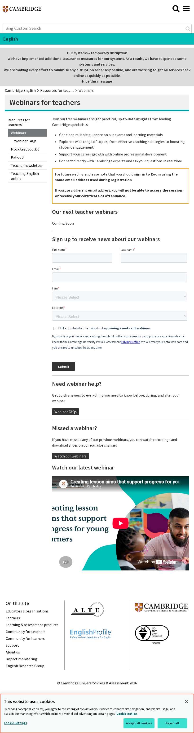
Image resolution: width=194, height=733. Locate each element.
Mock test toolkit (25, 149)
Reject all (172, 723)
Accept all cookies (139, 723)
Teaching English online (25, 176)
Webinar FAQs (25, 140)
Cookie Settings (15, 723)
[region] (97, 713)
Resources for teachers (19, 122)
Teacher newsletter (27, 165)
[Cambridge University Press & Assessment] (161, 621)
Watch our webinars (70, 456)
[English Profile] (90, 647)
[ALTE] (87, 625)
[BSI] (152, 652)
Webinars (18, 132)
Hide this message (97, 81)
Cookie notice (126, 714)
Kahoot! (17, 157)
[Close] (186, 701)
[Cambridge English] (22, 10)
